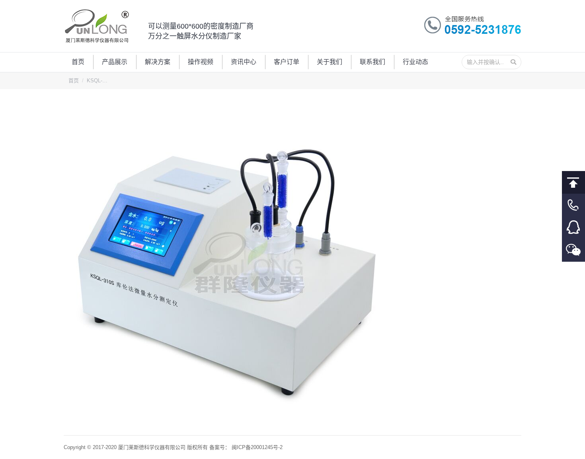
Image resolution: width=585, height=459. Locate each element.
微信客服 (573, 250)
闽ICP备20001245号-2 (257, 447)
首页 (73, 81)
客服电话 (573, 205)
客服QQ (573, 227)
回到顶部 (573, 182)
